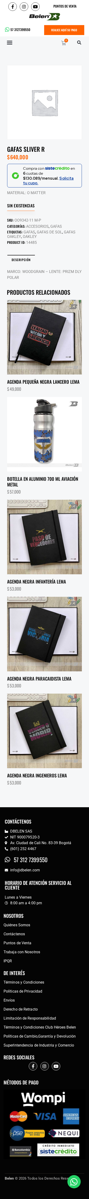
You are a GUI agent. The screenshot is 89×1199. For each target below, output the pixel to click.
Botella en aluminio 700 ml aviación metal (42, 481)
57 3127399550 (20, 29)
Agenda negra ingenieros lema (37, 775)
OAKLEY (30, 236)
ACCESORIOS (37, 226)
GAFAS (56, 226)
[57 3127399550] (7, 29)
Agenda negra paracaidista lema (39, 679)
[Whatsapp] (74, 1181)
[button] (9, 42)
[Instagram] (24, 6)
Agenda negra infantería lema (36, 581)
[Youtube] (35, 6)
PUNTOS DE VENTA (64, 6)
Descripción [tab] (21, 259)
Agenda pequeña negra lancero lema (43, 382)
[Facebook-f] (12, 6)
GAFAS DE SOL (49, 232)
